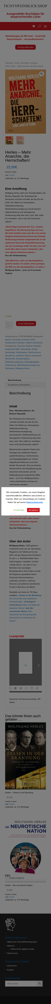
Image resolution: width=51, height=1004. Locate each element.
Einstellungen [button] (19, 510)
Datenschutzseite (34, 502)
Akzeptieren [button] (33, 510)
